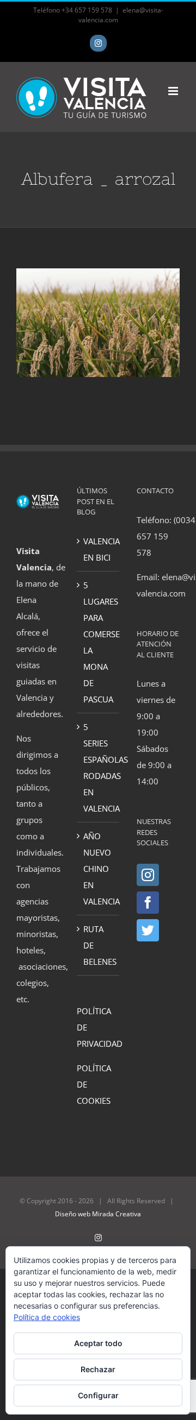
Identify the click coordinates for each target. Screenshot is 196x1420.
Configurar (98, 1395)
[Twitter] (148, 930)
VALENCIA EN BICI (98, 549)
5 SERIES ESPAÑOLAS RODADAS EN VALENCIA (98, 767)
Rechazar (98, 1369)
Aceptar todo (98, 1343)
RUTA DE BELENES (98, 945)
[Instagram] (148, 875)
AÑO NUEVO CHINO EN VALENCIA (98, 869)
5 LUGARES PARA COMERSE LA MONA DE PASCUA (98, 642)
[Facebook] (148, 902)
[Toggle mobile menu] (174, 91)
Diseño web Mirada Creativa (98, 1213)
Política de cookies (47, 1317)
